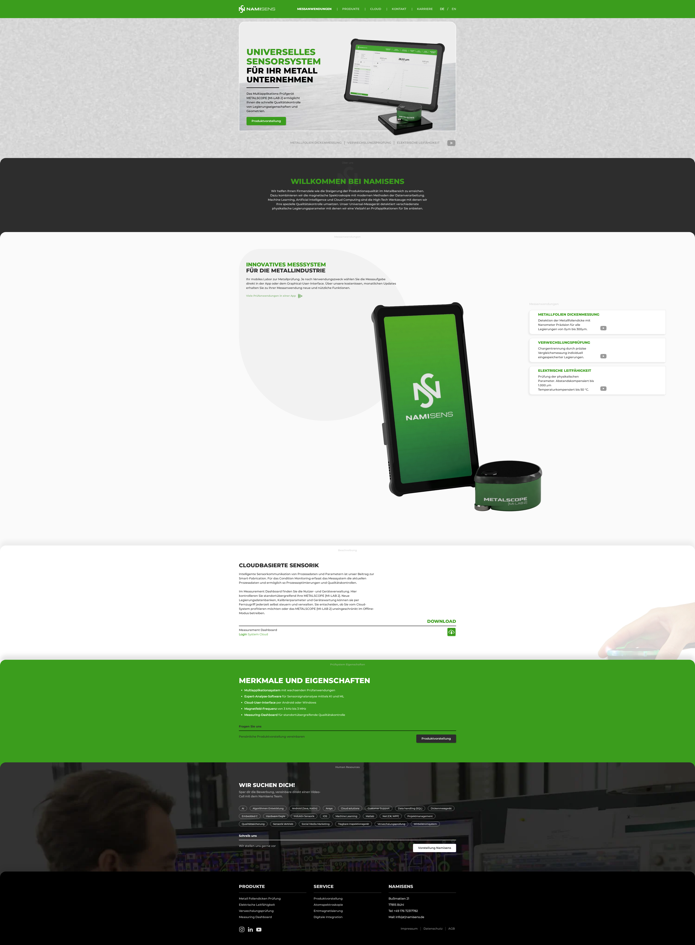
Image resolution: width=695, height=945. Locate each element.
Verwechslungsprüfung (256, 911)
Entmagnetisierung (328, 911)
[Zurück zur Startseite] (257, 9)
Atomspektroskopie (328, 904)
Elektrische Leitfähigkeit (257, 904)
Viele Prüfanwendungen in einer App (272, 295)
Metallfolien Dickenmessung (316, 142)
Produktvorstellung (266, 121)
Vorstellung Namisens (434, 848)
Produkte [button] (350, 9)
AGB (451, 928)
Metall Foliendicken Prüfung (260, 898)
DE (442, 9)
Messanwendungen (314, 9)
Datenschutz (433, 928)
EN (454, 9)
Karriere (425, 9)
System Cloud (253, 634)
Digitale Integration (328, 917)
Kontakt (399, 9)
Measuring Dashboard (255, 917)
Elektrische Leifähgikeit (418, 142)
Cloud (375, 9)
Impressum (409, 928)
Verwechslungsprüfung (369, 142)
